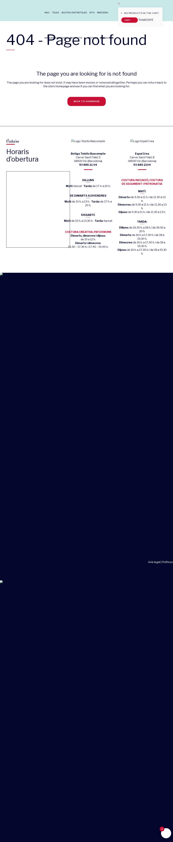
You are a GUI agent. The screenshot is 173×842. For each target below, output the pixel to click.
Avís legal (154, 562)
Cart (128, 20)
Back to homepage (87, 101)
